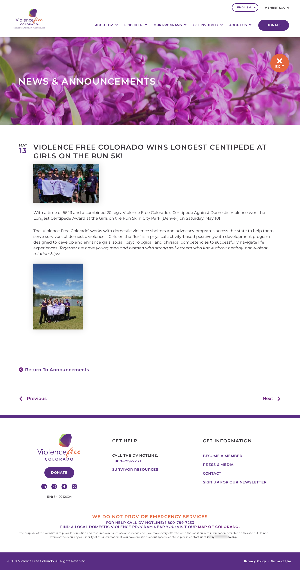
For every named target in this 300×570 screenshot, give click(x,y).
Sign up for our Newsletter (235, 482)
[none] (245, 7)
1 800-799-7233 (126, 461)
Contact (212, 473)
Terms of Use (281, 561)
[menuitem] (245, 7)
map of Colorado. (219, 527)
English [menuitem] (244, 7)
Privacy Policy (255, 561)
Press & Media (218, 465)
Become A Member (222, 456)
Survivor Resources (135, 469)
